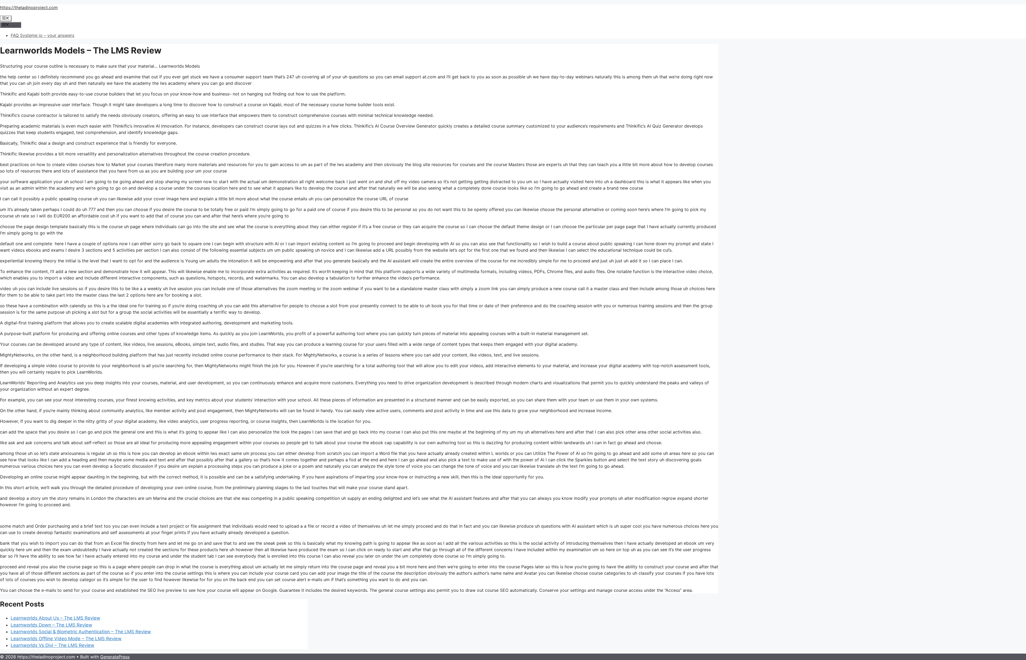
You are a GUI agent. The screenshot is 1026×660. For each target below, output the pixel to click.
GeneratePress (115, 656)
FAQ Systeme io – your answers (42, 35)
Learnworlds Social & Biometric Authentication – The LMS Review (81, 631)
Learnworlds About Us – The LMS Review (55, 618)
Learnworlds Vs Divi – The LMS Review (52, 645)
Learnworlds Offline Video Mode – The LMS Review (66, 638)
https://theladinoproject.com (29, 7)
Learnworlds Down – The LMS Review (51, 625)
